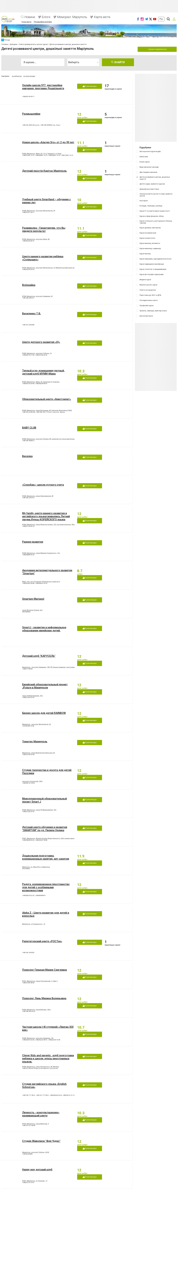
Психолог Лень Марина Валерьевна (44, 998)
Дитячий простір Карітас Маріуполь (44, 170)
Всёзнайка (28, 285)
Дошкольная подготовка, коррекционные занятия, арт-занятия (45, 857)
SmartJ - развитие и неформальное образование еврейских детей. (44, 629)
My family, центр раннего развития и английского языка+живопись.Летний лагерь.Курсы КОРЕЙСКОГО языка (46, 516)
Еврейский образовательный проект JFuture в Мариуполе (45, 686)
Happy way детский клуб (37, 1169)
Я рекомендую (91, 86)
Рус (161, 19)
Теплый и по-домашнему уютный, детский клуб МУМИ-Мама (43, 372)
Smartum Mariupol (33, 598)
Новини (29, 17)
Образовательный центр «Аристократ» (46, 399)
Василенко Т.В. (31, 313)
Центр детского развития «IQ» (41, 342)
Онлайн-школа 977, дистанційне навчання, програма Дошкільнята (43, 87)
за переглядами (29, 76)
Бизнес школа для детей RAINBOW (44, 713)
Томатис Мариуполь (34, 741)
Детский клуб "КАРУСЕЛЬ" (38, 655)
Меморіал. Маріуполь (72, 17)
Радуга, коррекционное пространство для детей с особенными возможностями (46, 887)
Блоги (46, 17)
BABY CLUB (29, 427)
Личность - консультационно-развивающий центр (41, 1114)
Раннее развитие (32, 541)
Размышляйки (31, 113)
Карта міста (102, 17)
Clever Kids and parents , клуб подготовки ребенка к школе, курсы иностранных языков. (48, 1058)
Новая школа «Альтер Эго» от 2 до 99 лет (48, 142)
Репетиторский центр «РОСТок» (42, 941)
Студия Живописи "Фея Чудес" (41, 1141)
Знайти (119, 62)
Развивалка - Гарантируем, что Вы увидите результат (43, 229)
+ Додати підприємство (157, 49)
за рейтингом (17, 76)
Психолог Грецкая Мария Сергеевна (44, 969)
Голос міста (26, 22)
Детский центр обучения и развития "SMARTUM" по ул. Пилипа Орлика (44, 829)
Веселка (27, 456)
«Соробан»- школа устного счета (43, 484)
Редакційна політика (43, 22)
